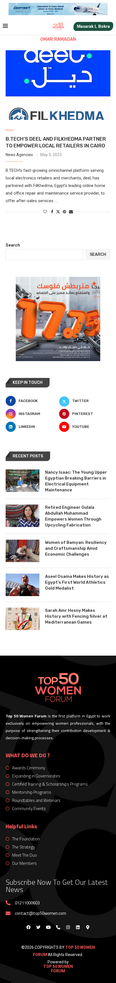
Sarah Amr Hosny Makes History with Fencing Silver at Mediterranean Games (76, 616)
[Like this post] (45, 211)
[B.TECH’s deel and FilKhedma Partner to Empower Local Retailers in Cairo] (58, 85)
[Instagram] (68, 927)
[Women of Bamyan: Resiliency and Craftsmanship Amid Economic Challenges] (22, 551)
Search (13, 245)
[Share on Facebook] (52, 211)
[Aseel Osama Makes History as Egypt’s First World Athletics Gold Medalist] (22, 585)
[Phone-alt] (58, 927)
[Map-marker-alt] (87, 927)
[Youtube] (48, 927)
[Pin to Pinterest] (64, 211)
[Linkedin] (77, 927)
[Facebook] (28, 927)
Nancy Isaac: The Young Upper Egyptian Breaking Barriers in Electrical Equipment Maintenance (76, 481)
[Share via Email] (71, 211)
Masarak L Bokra (93, 26)
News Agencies (19, 154)
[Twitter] (38, 927)
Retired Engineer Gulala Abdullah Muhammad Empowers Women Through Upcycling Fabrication (73, 516)
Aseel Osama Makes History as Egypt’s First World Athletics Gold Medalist (77, 582)
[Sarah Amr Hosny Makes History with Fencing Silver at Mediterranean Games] (22, 619)
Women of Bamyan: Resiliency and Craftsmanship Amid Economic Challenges (76, 548)
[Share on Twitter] (58, 211)
